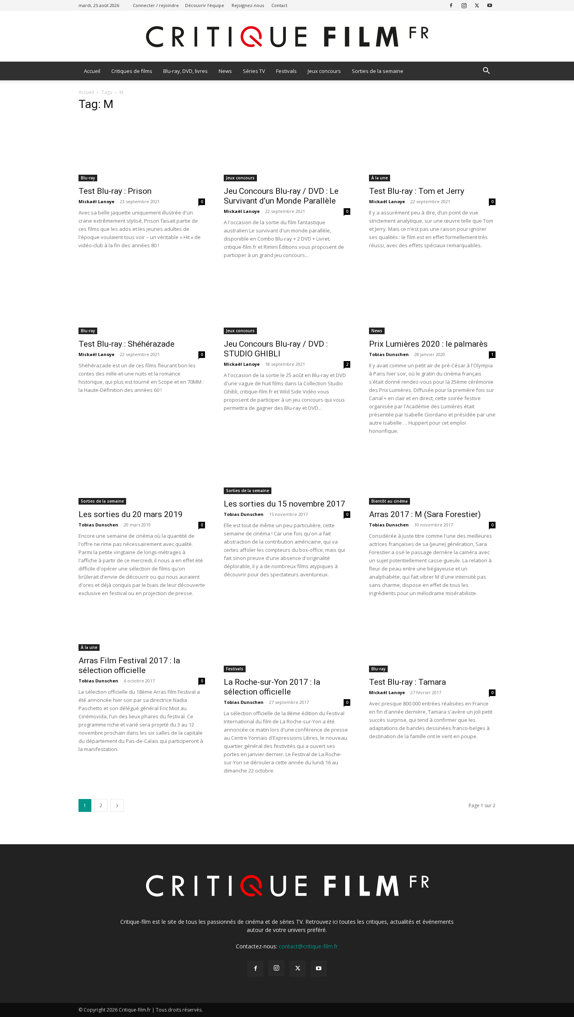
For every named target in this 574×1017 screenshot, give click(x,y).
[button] (486, 71)
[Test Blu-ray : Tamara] (432, 641)
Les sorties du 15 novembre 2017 (284, 503)
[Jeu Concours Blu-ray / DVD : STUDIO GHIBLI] (287, 303)
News (225, 70)
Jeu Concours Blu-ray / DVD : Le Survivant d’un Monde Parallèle (281, 196)
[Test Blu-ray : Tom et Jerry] (432, 150)
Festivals (286, 70)
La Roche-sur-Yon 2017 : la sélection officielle (272, 686)
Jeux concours (324, 70)
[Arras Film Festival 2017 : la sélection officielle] (141, 630)
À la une (379, 178)
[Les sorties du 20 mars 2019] (141, 476)
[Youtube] (490, 5)
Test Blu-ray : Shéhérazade (126, 344)
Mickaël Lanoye (96, 201)
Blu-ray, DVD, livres (185, 70)
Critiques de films (131, 70)
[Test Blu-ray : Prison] (141, 150)
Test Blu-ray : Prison (115, 191)
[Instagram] (464, 5)
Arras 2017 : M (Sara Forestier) (425, 514)
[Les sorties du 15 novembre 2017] (287, 471)
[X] (477, 5)
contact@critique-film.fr (308, 946)
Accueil (92, 70)
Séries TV (254, 70)
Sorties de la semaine (377, 70)
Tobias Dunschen (389, 354)
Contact (279, 5)
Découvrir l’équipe (204, 5)
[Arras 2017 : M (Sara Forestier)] (432, 476)
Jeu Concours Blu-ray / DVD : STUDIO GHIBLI (276, 348)
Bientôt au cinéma (389, 501)
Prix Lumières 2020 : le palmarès (428, 344)
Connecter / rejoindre (156, 5)
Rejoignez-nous (248, 5)
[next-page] (117, 805)
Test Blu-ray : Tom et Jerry (416, 191)
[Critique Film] (287, 37)
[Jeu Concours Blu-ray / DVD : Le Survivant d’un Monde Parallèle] (287, 150)
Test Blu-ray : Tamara (407, 682)
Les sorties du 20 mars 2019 (130, 514)
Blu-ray (88, 178)
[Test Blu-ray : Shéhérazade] (141, 303)
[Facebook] (451, 5)
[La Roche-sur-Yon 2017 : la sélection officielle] (287, 641)
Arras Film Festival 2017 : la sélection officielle (129, 665)
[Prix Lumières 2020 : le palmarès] (432, 303)
